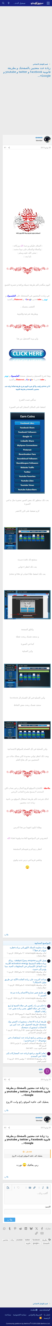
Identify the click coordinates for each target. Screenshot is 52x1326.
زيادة (12, 1240)
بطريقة (44, 1240)
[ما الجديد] (8, 3)
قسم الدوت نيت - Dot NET (36, 1048)
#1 (5, 147)
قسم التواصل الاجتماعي (37, 1032)
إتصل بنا (47, 1314)
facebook (36, 1240)
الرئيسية (47, 1318)
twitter (27, 1240)
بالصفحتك (46, 1243)
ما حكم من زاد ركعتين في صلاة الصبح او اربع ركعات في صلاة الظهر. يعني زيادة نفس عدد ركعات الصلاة (27, 1008)
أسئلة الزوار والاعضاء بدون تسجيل (33, 1016)
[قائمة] (48, 3)
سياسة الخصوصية (19, 1314)
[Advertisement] (26, 33)
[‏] (48, 1053)
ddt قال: (29, 1151)
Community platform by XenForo (28, 1323)
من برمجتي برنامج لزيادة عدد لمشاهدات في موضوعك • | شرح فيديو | (27, 1039)
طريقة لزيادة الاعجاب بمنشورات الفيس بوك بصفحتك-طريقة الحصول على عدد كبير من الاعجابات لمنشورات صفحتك (27, 1024)
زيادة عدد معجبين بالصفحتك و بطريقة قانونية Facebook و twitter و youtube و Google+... (27, 72)
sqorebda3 (43, 1310)
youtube (19, 1240)
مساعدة (8, 1314)
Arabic (33, 1310)
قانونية (28, 1243)
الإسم (48, 1206)
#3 (5, 1127)
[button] (47, 1187)
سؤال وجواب (41, 955)
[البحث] (3, 3)
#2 (5, 1079)
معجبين (5, 1240)
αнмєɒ (39, 137)
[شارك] (9, 147)
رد (5, 934)
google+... (36, 1243)
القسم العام (41, 1061)
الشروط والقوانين (35, 1314)
